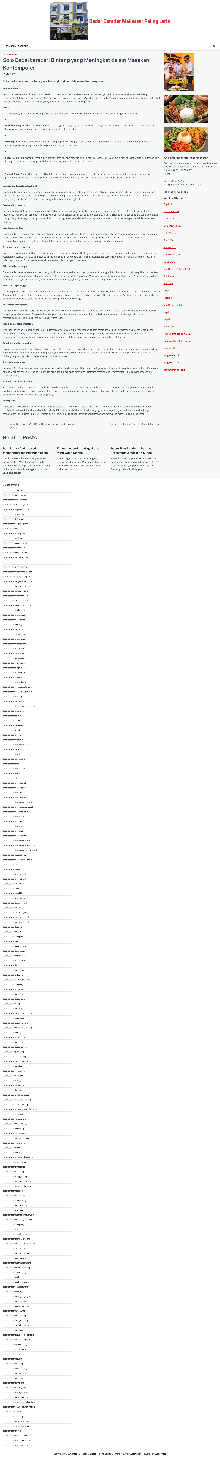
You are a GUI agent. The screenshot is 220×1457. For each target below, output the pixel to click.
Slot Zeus (168, 283)
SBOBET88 (169, 262)
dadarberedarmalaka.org (13, 1171)
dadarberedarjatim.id (12, 778)
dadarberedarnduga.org (13, 989)
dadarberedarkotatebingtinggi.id (17, 912)
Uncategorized (10, 54)
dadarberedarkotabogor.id (14, 950)
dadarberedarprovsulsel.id (14, 874)
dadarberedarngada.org (13, 1190)
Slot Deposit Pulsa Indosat (177, 269)
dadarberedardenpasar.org (14, 643)
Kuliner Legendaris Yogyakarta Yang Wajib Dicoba (78, 451)
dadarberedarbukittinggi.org (15, 1291)
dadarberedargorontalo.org (14, 634)
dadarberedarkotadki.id (13, 907)
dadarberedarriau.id (11, 864)
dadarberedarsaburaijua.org (15, 1205)
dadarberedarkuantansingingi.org (17, 1339)
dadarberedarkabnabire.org (15, 970)
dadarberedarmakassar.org (15, 614)
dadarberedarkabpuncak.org (15, 1046)
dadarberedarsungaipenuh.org (16, 1421)
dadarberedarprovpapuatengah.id (17, 859)
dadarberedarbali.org (12, 1032)
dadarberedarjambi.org (13, 1416)
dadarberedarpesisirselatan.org (16, 1267)
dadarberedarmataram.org (14, 648)
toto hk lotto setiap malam (177, 333)
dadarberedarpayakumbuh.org (16, 1305)
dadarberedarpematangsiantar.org (18, 1219)
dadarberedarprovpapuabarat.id (16, 840)
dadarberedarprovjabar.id (14, 768)
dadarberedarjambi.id (12, 763)
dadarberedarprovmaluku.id (15, 816)
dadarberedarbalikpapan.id (14, 955)
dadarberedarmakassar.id (14, 960)
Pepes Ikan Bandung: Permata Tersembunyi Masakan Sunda (132, 451)
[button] (190, 181)
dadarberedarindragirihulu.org (16, 1325)
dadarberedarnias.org (12, 696)
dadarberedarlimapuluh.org (14, 1248)
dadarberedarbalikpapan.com (15, 595)
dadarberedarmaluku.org (13, 710)
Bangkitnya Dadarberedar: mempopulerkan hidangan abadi (25, 451)
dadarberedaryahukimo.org (15, 1123)
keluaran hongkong (16, 46)
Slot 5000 (169, 240)
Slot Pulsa (169, 276)
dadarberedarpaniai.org (13, 994)
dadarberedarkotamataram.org (16, 1138)
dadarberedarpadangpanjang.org (17, 1296)
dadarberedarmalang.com (14, 533)
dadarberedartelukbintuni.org (15, 1142)
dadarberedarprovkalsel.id (14, 787)
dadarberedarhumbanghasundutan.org (20, 1109)
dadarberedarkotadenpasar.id (16, 922)
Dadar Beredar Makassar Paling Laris (129, 21)
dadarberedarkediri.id (12, 749)
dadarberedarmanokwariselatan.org (19, 1157)
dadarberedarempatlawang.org (16, 1425)
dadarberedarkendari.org (14, 629)
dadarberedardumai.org (13, 1363)
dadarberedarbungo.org (13, 1377)
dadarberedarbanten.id (13, 739)
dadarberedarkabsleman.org (15, 1022)
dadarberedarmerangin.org (14, 1387)
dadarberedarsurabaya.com (15, 499)
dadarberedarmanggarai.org (15, 1176)
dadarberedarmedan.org (13, 1075)
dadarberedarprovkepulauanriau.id (18, 806)
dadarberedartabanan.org (14, 1070)
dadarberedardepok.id (12, 926)
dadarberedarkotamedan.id (15, 902)
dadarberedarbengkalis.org (14, 1315)
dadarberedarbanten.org (13, 701)
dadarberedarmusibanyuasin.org (17, 1440)
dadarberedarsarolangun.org (15, 1397)
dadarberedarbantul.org (13, 1008)
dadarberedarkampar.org (14, 1329)
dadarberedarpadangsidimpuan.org (18, 1214)
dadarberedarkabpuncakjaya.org (17, 1061)
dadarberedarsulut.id (12, 888)
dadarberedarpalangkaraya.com (17, 605)
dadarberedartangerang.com (15, 523)
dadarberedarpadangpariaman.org (18, 1253)
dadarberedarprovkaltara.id (15, 797)
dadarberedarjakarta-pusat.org (16, 979)
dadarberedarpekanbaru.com (15, 552)
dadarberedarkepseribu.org (14, 998)
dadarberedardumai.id (12, 965)
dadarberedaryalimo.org (13, 1128)
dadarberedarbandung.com (14, 494)
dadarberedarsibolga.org (13, 1224)
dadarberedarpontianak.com (15, 590)
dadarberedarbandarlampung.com (18, 571)
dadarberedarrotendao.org (14, 1200)
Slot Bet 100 (170, 247)
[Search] (214, 46)
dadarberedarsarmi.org (13, 1066)
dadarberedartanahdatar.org (15, 1286)
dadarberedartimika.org (13, 677)
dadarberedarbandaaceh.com (15, 557)
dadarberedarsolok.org (13, 1277)
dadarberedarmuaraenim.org (15, 1435)
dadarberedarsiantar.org (13, 1209)
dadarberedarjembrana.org (14, 1056)
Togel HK (168, 204)
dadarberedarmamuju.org (14, 638)
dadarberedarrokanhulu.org (15, 1353)
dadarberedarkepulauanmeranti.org (18, 1334)
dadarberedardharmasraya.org (16, 1238)
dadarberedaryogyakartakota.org (17, 1027)
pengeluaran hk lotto (174, 355)
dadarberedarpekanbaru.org (15, 1368)
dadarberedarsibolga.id (13, 936)
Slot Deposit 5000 (173, 305)
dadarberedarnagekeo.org (14, 1195)
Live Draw (169, 218)
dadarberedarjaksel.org (13, 984)
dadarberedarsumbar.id (13, 883)
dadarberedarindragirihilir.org (15, 1320)
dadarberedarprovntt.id (13, 830)
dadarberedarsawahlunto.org (15, 1310)
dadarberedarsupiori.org (13, 1085)
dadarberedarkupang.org (13, 653)
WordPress (160, 1454)
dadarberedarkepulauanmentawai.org (19, 1243)
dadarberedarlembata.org (14, 1166)
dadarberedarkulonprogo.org (15, 1018)
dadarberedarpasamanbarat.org (17, 1262)
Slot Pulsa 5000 (172, 254)
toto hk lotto (170, 348)
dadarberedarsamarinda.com (15, 600)
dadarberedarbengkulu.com (15, 566)
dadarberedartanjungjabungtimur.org (19, 1406)
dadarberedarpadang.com (14, 547)
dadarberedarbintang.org (14, 1037)
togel (166, 290)
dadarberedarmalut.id (12, 821)
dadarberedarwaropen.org (14, 1118)
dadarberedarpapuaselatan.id (15, 854)
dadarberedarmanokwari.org (15, 672)
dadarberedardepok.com (13, 518)
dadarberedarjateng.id (12, 773)
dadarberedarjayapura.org (14, 667)
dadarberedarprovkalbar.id (14, 782)
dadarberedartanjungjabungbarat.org (19, 1401)
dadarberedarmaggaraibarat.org (17, 1181)
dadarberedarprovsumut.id (14, 898)
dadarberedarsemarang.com (15, 504)
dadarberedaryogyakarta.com (16, 509)
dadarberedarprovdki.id (13, 754)
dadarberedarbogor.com (13, 528)
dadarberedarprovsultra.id (14, 878)
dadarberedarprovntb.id (13, 826)
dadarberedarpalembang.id (14, 946)
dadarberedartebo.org (12, 1411)
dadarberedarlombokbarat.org (16, 1094)
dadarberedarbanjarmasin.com (16, 586)
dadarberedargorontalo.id (14, 758)
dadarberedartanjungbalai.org (16, 1229)
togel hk (168, 297)
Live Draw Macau (172, 226)
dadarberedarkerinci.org (13, 1382)
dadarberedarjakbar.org (13, 974)
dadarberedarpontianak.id (14, 931)
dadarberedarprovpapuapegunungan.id (20, 850)
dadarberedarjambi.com (13, 562)
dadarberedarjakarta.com (14, 490)
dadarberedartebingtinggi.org (15, 1233)
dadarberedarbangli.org (13, 1042)
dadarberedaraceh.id (12, 730)
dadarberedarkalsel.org (13, 725)
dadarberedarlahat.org (12, 1430)
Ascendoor (135, 1454)
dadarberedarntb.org (12, 1080)
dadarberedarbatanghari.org (15, 1373)
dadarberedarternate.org (14, 662)
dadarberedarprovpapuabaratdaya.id (19, 845)
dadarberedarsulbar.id (12, 869)
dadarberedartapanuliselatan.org (17, 686)
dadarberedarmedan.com (14, 538)
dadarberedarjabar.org (12, 720)
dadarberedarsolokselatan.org (16, 1281)
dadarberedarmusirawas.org (15, 1445)
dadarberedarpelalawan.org (15, 1344)
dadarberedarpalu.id (11, 941)
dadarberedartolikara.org (14, 1114)
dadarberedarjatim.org (12, 715)
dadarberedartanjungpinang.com (17, 576)
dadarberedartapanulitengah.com (17, 691)
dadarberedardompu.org (13, 1090)
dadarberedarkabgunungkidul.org (17, 1013)
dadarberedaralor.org (12, 1147)
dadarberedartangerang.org (15, 1162)
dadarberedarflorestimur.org (15, 1104)
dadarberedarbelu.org (12, 1152)
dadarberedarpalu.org (12, 624)
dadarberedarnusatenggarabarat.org (19, 706)
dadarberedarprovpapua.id (14, 835)
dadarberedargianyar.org (13, 1051)
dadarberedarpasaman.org (14, 1257)
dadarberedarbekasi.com (14, 514)
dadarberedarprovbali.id (13, 734)
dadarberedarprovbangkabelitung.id (18, 802)
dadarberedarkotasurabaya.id (16, 917)
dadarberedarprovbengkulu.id (15, 744)
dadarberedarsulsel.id (12, 893)
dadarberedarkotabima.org (14, 1133)
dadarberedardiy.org (11, 1003)
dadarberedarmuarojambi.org (15, 1392)
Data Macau (170, 233)
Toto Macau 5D (171, 211)
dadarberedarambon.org (13, 658)
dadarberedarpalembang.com (16, 542)
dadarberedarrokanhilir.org (14, 1349)
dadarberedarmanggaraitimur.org (17, 1185)
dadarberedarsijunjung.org (14, 1272)
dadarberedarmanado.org (14, 619)
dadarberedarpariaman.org (14, 1301)
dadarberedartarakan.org (14, 610)
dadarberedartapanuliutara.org (16, 682)
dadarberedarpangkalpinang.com (17, 581)
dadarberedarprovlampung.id (15, 811)
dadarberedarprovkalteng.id (15, 792)
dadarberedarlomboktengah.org (17, 1099)
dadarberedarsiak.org (12, 1358)
